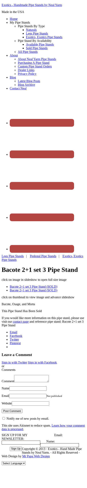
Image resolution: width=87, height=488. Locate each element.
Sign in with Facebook (42, 362)
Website (7, 403)
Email (5, 396)
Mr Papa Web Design (36, 456)
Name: (50, 441)
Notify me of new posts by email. (27, 418)
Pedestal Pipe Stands (43, 256)
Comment (8, 381)
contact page (21, 321)
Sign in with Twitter (14, 362)
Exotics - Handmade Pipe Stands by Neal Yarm (32, 5)
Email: (58, 435)
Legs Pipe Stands (13, 256)
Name (5, 388)
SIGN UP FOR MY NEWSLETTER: (14, 436)
